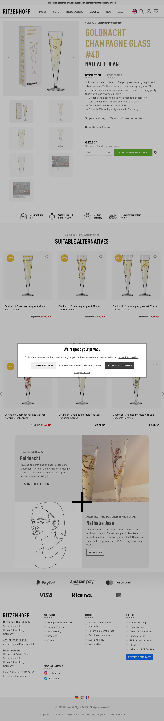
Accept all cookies (119, 365)
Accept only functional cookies (80, 365)
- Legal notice (82, 372)
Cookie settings (43, 365)
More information (129, 357)
